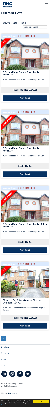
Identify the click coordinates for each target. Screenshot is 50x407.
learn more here (6, 405)
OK (41, 401)
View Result (25, 98)
